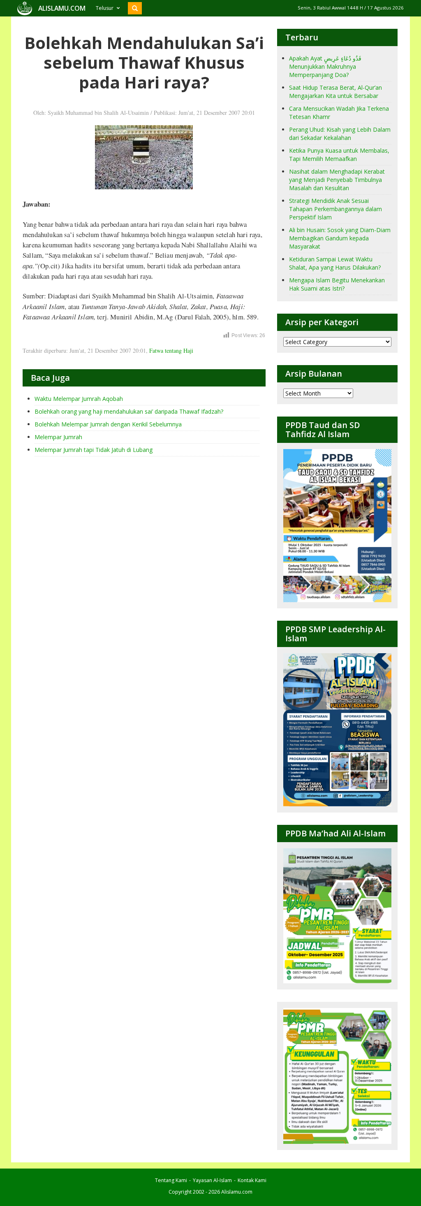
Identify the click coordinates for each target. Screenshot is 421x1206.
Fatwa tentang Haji (171, 350)
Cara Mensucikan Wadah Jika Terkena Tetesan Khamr (339, 113)
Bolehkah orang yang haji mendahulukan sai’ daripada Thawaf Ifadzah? (129, 411)
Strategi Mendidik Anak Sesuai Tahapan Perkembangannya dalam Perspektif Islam (335, 209)
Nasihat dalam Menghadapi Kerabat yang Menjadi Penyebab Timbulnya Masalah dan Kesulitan (337, 180)
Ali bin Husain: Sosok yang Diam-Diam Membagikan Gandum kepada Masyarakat (340, 238)
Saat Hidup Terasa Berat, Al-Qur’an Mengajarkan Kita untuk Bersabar (335, 92)
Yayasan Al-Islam (212, 1180)
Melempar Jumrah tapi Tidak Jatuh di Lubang (94, 450)
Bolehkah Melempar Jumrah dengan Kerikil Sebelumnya (108, 424)
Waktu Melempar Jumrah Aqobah (79, 399)
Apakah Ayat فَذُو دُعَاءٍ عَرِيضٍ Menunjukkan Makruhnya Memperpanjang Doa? (325, 66)
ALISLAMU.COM (62, 8)
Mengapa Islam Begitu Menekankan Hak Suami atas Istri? (337, 284)
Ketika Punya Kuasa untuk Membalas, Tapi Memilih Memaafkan (339, 155)
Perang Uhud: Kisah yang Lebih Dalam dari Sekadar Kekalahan (340, 134)
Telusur (104, 8)
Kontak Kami (252, 1180)
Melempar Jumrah (58, 437)
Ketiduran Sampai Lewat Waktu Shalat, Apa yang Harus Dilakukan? (335, 263)
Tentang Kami (171, 1180)
